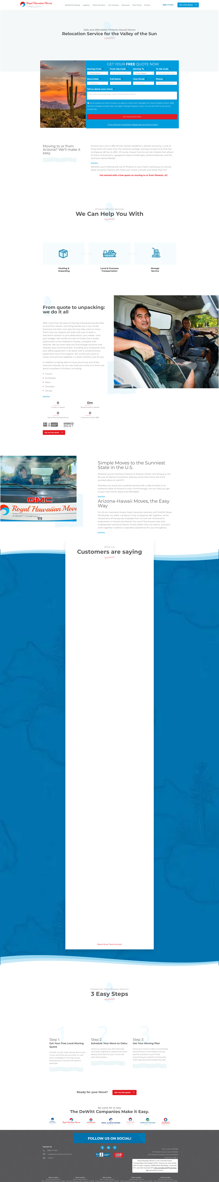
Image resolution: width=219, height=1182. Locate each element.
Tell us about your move (100, 89)
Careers (50, 1158)
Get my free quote (52, 432)
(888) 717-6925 (52, 1150)
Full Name (116, 79)
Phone (160, 79)
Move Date (93, 79)
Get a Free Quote (186, 5)
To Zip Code (163, 69)
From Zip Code (119, 69)
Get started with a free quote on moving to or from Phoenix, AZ (133, 175)
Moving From (95, 69)
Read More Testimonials (109, 944)
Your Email (139, 79)
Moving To (139, 69)
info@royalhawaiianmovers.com (60, 1154)
